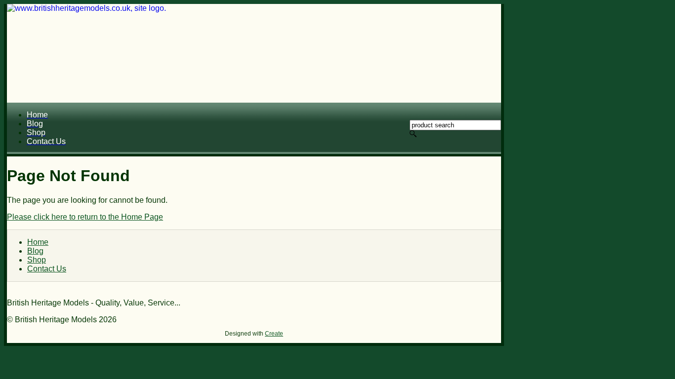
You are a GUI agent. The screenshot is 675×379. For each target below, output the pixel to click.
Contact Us (46, 269)
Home (37, 242)
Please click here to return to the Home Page (85, 217)
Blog (35, 251)
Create (274, 333)
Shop (36, 260)
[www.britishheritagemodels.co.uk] (254, 53)
